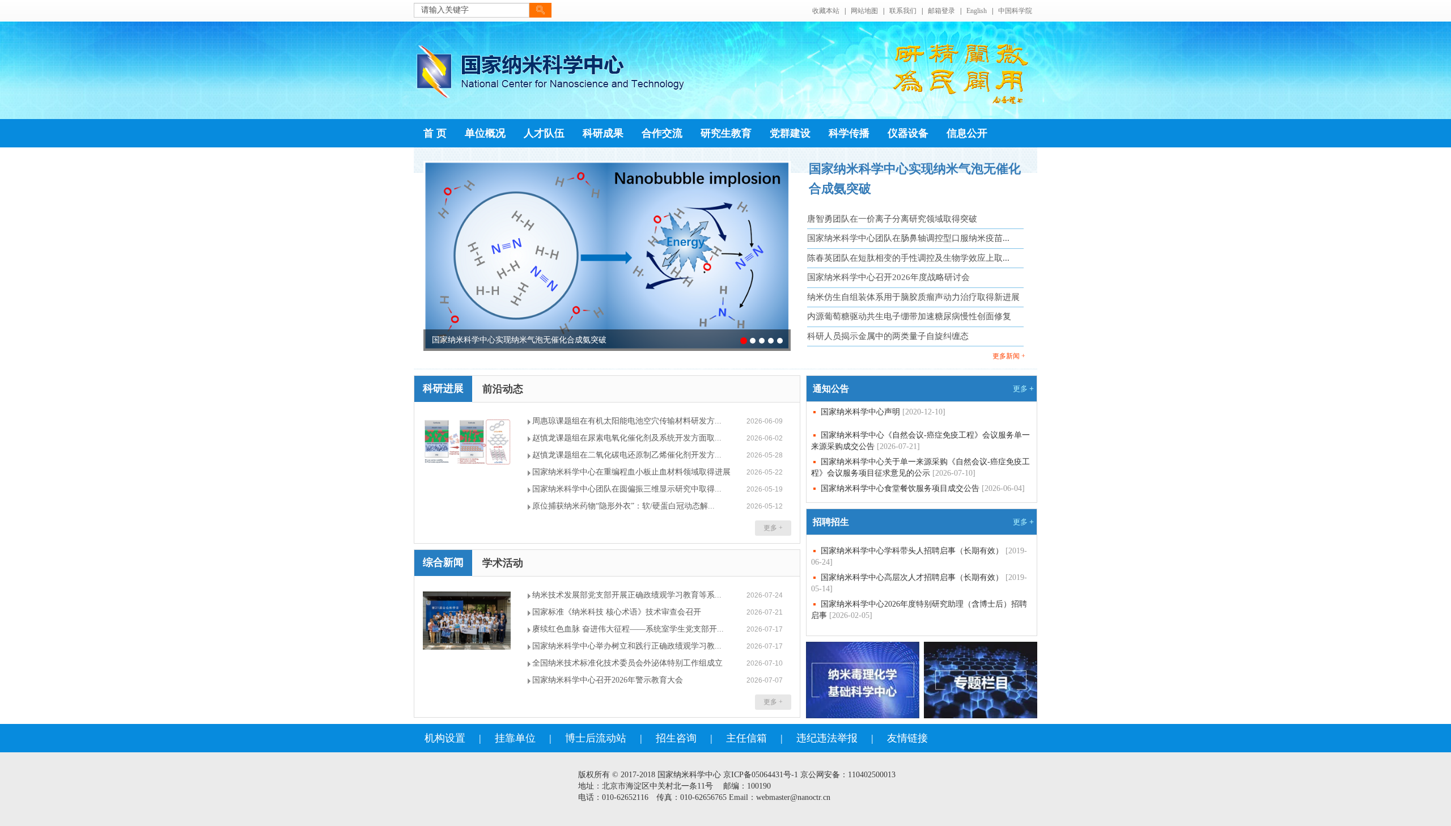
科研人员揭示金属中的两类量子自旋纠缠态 (888, 336)
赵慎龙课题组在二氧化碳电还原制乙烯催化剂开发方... (627, 455)
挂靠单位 (515, 738)
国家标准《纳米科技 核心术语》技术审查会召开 (616, 612)
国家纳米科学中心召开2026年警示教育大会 (607, 680)
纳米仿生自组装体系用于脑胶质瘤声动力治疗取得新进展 (913, 297)
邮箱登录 (941, 11)
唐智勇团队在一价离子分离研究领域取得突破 (892, 218)
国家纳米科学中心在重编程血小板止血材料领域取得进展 (631, 472)
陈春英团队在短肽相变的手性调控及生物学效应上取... (908, 257)
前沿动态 (502, 389)
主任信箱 (746, 738)
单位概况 (485, 133)
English (976, 11)
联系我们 (903, 11)
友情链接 (907, 738)
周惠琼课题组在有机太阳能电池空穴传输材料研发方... (627, 421)
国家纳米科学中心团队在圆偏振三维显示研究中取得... (627, 489)
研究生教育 (726, 133)
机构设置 (445, 738)
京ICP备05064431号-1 (760, 774)
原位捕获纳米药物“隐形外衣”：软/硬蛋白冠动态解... (623, 506)
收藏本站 (825, 11)
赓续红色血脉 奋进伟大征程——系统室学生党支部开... (628, 629)
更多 (1023, 388)
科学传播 (849, 133)
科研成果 (603, 133)
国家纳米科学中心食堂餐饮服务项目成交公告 (923, 488)
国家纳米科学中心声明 (883, 412)
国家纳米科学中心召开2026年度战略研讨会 (888, 277)
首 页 (435, 133)
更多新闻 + (1008, 356)
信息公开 (967, 133)
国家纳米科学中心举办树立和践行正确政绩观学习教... (627, 646)
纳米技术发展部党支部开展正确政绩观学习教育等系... (627, 595)
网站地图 (864, 11)
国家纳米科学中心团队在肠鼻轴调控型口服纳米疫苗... (908, 238)
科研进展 (443, 388)
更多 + (773, 528)
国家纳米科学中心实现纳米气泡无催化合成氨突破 (519, 340)
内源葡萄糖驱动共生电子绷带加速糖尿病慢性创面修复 (909, 316)
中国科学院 (1015, 11)
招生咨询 (676, 738)
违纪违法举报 (827, 738)
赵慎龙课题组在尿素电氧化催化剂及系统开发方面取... (627, 438)
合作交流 (662, 133)
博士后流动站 (595, 738)
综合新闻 (443, 562)
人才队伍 (544, 133)
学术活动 (502, 563)
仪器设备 (908, 133)
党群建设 (790, 133)
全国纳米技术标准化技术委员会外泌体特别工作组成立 (627, 663)
